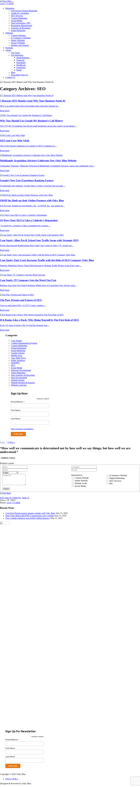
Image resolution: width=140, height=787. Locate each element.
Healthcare (21, 65)
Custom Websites (18, 35)
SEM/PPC (15, 363)
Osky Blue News (18, 358)
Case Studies (16, 340)
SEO (13, 365)
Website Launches (19, 385)
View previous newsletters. (22, 429)
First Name (15, 410)
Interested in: (76, 475)
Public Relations (18, 360)
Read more (4, 111)
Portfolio (9, 48)
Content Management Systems (24, 343)
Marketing (9, 8)
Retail (18, 70)
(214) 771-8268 (7, 3)
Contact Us (10, 77)
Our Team (15, 53)
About (8, 50)
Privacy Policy (11, 779)
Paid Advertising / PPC (21, 23)
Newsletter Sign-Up (19, 75)
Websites (9, 33)
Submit (6, 489)
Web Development (19, 378)
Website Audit (80, 483)
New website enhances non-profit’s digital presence (27, 518)
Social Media (16, 20)
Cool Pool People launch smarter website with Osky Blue (30, 513)
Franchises (21, 67)
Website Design (17, 380)
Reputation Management (21, 25)
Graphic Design (18, 353)
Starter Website (81, 480)
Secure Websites (18, 43)
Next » (12, 442)
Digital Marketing (18, 348)
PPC (111, 483)
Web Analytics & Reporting (23, 375)
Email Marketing (18, 30)
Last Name (15, 418)
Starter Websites (18, 40)
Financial (20, 60)
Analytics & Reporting (20, 28)
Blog (13, 72)
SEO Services (17, 16)
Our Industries (17, 55)
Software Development (21, 370)
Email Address (18, 401)
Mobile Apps (16, 355)
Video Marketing (18, 373)
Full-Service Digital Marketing (24, 11)
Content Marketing (19, 18)
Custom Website (81, 478)
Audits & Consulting (20, 13)
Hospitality (21, 62)
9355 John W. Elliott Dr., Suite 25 (14, 498)
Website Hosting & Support (23, 382)
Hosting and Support (20, 45)
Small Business (23, 57)
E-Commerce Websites (21, 38)
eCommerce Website (118, 475)
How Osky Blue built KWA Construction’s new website (29, 516)
